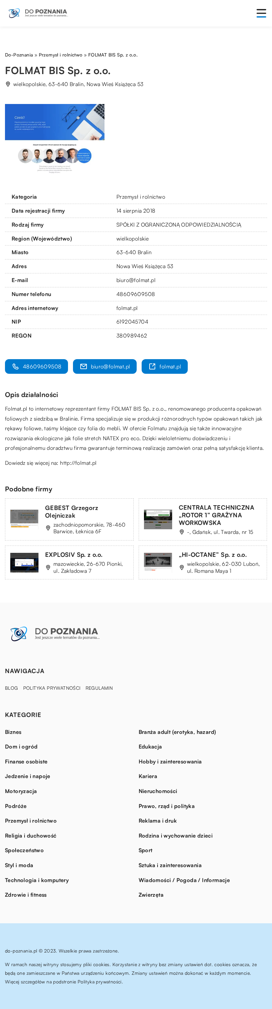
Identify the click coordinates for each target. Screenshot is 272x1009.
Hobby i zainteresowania (170, 761)
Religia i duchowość (31, 835)
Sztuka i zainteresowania (170, 865)
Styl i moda (19, 865)
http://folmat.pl (78, 462)
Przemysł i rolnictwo (140, 196)
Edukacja (150, 746)
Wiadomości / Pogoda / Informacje (184, 880)
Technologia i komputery (37, 880)
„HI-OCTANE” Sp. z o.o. (213, 554)
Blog (11, 688)
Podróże (16, 806)
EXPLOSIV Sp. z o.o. (74, 554)
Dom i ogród (21, 746)
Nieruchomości (158, 791)
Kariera (148, 776)
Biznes (13, 732)
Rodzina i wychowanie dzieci (176, 835)
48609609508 (135, 294)
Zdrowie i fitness (26, 894)
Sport (146, 850)
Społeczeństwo (24, 850)
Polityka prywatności (52, 688)
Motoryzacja (21, 791)
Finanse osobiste (26, 761)
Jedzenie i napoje (27, 776)
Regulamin (99, 688)
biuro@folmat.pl (136, 280)
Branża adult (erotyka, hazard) (177, 732)
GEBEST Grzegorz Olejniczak (71, 511)
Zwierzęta (151, 894)
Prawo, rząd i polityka (167, 806)
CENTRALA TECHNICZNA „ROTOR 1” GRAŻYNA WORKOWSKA (216, 515)
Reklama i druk (158, 820)
